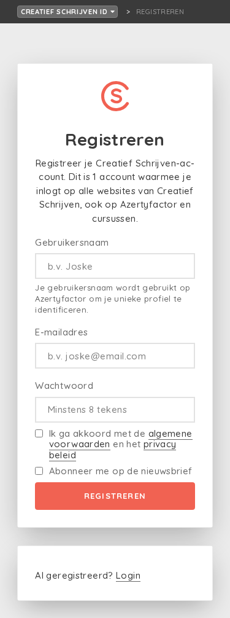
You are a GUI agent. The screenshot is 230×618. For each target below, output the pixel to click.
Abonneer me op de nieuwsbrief (121, 471)
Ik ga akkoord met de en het (121, 444)
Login (128, 575)
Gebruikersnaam (72, 242)
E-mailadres (61, 332)
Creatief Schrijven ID (65, 11)
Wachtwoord (64, 385)
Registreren (115, 496)
